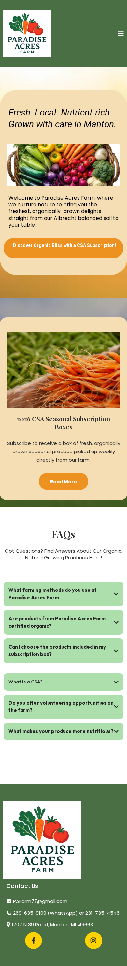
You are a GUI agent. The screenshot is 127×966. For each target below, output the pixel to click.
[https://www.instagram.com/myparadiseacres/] (93, 940)
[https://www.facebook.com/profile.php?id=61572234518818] (33, 940)
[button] (121, 34)
